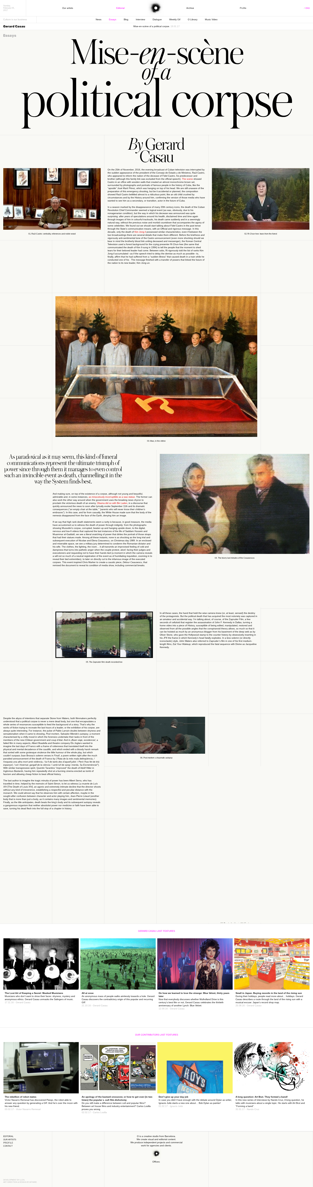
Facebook (69, 976)
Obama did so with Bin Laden (112, 503)
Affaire (33, 1182)
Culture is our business (15, 19)
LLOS (22, 1180)
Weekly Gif (174, 19)
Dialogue (157, 19)
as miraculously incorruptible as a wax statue (112, 497)
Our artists (67, 8)
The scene (187, 179)
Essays (112, 19)
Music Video (211, 19)
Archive (190, 8)
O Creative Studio (155, 8)
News (98, 19)
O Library (192, 19)
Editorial (120, 8)
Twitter (71, 979)
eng (308, 8)
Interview (140, 19)
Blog (126, 19)
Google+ (70, 982)
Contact (8, 1146)
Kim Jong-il (140, 232)
